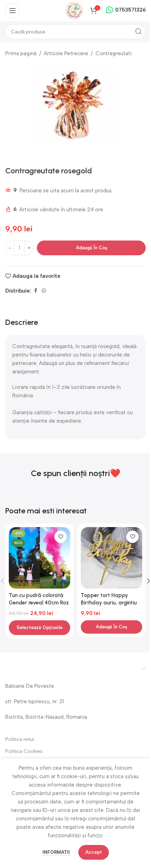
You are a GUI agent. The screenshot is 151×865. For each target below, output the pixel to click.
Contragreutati (114, 53)
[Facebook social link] (35, 291)
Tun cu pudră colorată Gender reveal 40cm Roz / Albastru (39, 602)
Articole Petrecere (66, 53)
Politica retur (19, 739)
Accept (93, 852)
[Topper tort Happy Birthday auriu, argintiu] (111, 558)
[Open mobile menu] (13, 11)
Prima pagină (21, 53)
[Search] (138, 31)
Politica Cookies (23, 751)
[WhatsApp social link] (44, 291)
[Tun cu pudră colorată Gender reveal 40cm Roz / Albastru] (39, 558)
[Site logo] (74, 10)
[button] (111, 627)
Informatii (56, 852)
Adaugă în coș (91, 247)
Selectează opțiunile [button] (40, 627)
